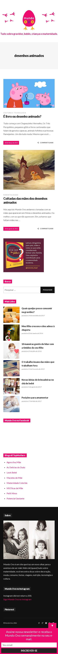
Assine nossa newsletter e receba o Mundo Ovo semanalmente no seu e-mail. (29, 635)
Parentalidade (10, 195)
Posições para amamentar (35, 397)
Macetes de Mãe (14, 477)
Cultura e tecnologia (14, 113)
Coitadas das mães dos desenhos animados (25, 200)
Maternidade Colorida (17, 483)
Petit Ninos (12, 493)
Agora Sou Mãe (14, 462)
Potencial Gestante (15, 498)
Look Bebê (12, 472)
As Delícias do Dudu (16, 467)
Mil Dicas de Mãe (15, 488)
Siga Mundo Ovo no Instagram (17, 599)
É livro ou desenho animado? (22, 116)
